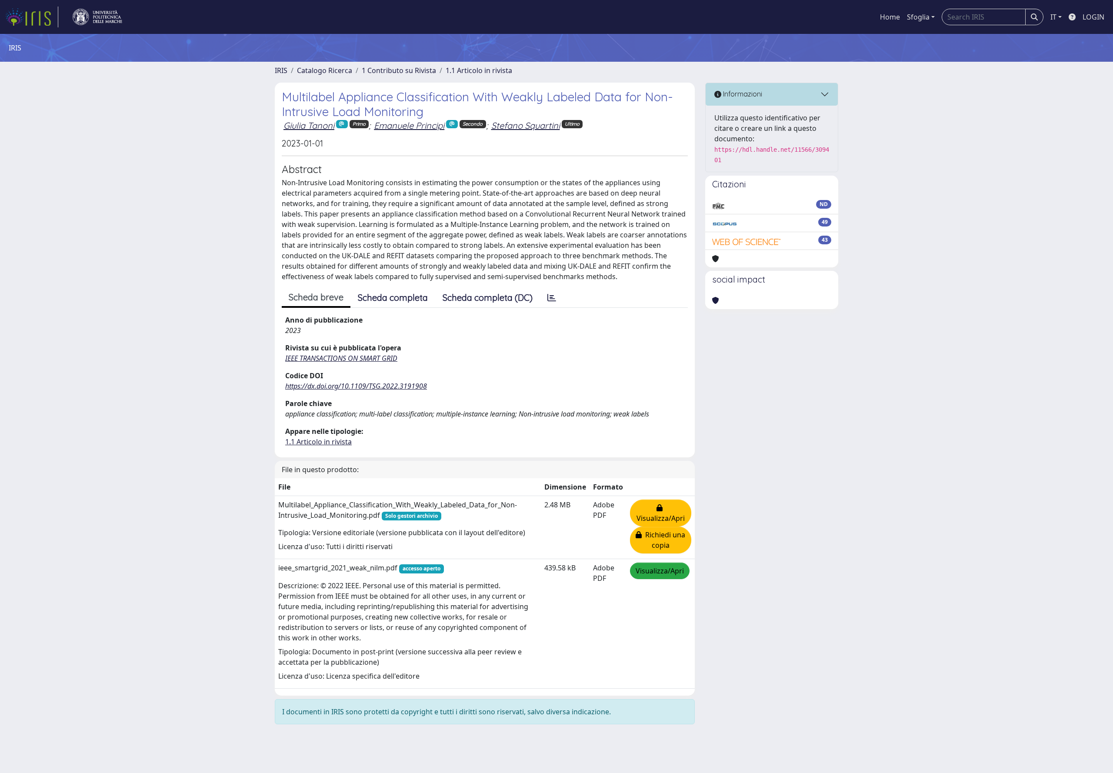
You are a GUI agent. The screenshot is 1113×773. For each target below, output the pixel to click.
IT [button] (1053, 17)
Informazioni (741, 94)
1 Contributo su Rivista (399, 70)
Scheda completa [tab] (393, 297)
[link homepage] (31, 17)
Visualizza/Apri (660, 513)
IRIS (281, 70)
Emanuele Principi (409, 125)
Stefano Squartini (525, 125)
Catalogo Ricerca (324, 70)
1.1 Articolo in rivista (479, 70)
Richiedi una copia (663, 540)
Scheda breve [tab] (316, 297)
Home (890, 17)
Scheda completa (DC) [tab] (488, 297)
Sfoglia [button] (918, 17)
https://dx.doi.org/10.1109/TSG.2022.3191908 (356, 386)
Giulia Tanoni (308, 125)
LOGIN (1093, 17)
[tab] (551, 298)
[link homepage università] (97, 17)
